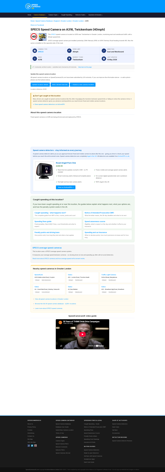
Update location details (40, 84)
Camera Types (53, 15)
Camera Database (39, 15)
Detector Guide (80, 15)
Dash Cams (115, 427)
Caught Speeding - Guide (91, 424)
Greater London (66, 21)
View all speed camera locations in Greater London (51, 299)
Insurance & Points (89, 442)
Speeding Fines (88, 430)
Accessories (116, 433)
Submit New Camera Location (65, 430)
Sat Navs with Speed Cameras (93, 456)
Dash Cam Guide (89, 462)
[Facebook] (29, 445)
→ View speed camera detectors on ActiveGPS (49, 104)
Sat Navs (115, 430)
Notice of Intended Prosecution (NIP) (95, 427)
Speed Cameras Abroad (63, 453)
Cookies (30, 430)
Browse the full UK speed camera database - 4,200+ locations (55, 304)
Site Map (30, 439)
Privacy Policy (32, 427)
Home (29, 15)
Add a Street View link (60, 84)
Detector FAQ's (60, 450)
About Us (30, 424)
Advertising (31, 433)
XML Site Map (32, 442)
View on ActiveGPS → (66, 187)
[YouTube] (35, 445)
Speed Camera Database (44, 21)
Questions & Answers (95, 15)
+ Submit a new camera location (83, 84)
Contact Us (31, 436)
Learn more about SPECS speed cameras (48, 308)
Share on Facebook (37, 25)
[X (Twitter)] (32, 445)
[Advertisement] (91, 6)
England (56, 21)
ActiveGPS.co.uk (123, 156)
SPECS (53, 34)
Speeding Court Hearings (91, 439)
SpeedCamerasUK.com (32, 469)
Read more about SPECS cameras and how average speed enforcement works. (59, 258)
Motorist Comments (61, 447)
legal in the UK (92, 156)
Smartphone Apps (89, 459)
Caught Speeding (66, 15)
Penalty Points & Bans (90, 436)
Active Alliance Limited (52, 469)
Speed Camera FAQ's (62, 444)
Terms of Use (60, 433)
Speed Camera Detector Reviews (122, 441)
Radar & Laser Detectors (91, 453)
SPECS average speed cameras (47, 248)
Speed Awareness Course (92, 433)
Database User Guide (62, 427)
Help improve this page (85, 67)
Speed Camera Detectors (91, 450)
